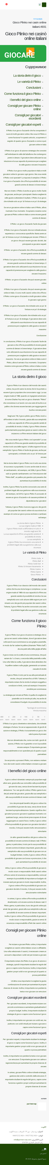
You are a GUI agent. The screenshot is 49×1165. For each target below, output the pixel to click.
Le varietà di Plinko (29, 81)
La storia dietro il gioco (27, 75)
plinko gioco (30, 416)
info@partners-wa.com (22, 1139)
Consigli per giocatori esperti (23, 124)
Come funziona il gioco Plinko (22, 93)
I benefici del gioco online (25, 100)
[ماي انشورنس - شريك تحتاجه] (34, 4)
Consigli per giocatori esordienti (28, 116)
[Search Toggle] (13, 4)
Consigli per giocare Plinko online (24, 107)
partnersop (31, 1104)
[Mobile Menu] (44, 4)
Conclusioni (33, 87)
